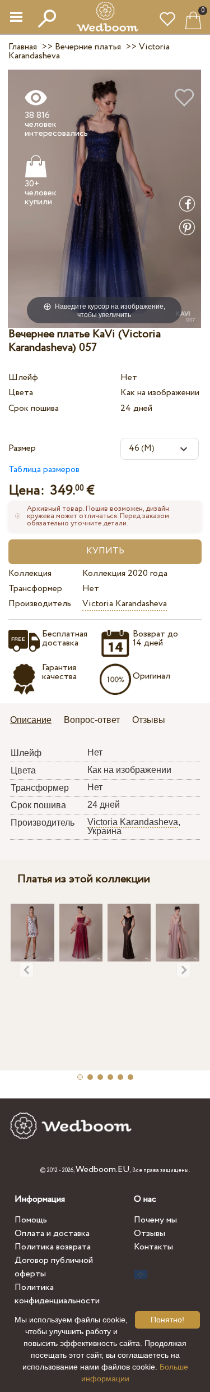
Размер (22, 448)
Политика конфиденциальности (57, 1294)
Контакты (153, 1246)
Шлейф (23, 377)
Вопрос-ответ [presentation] (92, 720)
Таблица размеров (44, 469)
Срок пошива (33, 408)
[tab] (34, 721)
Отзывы (149, 1233)
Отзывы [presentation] (148, 720)
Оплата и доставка (52, 1233)
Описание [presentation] (31, 720)
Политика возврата (53, 1246)
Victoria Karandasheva (124, 603)
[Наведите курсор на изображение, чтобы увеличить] (104, 197)
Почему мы (155, 1220)
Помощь (31, 1220)
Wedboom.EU (103, 1169)
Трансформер (35, 588)
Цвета (20, 392)
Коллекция (30, 573)
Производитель (39, 603)
